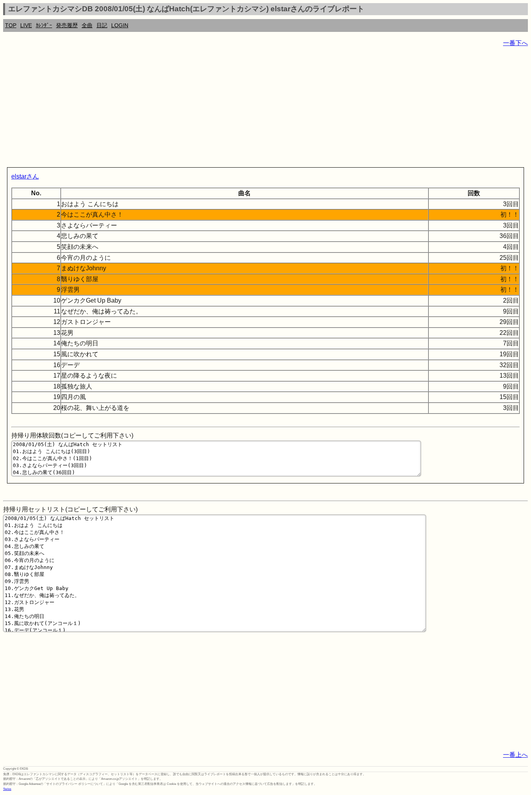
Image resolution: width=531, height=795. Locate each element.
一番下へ (515, 43)
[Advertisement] (236, 108)
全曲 (87, 25)
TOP (10, 25)
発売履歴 (67, 25)
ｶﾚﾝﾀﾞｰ (44, 25)
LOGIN (119, 25)
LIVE (26, 25)
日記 (101, 25)
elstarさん (25, 176)
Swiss (7, 789)
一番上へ (515, 754)
